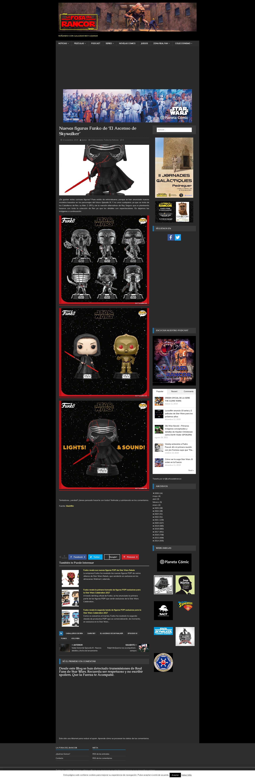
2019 (159, 526)
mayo (156, 496)
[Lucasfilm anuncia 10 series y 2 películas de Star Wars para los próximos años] (159, 416)
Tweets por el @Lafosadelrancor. (167, 479)
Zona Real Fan (160, 43)
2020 (159, 523)
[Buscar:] (174, 130)
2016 (159, 535)
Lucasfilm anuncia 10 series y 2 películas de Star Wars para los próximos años (179, 413)
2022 (158, 517)
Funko (64, 638)
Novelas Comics (127, 43)
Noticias (62, 43)
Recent (174, 391)
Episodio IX (132, 633)
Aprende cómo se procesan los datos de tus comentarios (123, 738)
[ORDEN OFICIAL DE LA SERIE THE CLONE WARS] (159, 404)
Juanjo (84, 140)
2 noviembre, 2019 (70, 140)
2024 (158, 511)
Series (109, 43)
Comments (189, 391)
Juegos (144, 43)
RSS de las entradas (101, 754)
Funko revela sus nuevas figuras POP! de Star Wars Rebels (109, 570)
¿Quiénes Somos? (63, 754)
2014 (159, 540)
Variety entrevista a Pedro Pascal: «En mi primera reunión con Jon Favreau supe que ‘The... (179, 447)
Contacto (59, 758)
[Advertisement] (127, 69)
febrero (157, 502)
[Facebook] (171, 237)
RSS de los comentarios (102, 758)
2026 (158, 493)
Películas (79, 43)
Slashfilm (70, 506)
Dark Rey (91, 633)
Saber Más (186, 775)
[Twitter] (178, 237)
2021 (159, 520)
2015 (159, 538)
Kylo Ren (75, 638)
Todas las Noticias (111, 140)
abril (156, 499)
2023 (158, 514)
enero (156, 505)
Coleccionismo (182, 43)
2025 (158, 508)
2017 (159, 532)
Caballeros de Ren (74, 633)
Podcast (95, 43)
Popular (159, 391)
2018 (159, 529)
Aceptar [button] (175, 775)
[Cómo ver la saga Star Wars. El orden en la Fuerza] (159, 465)
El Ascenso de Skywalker (111, 633)
